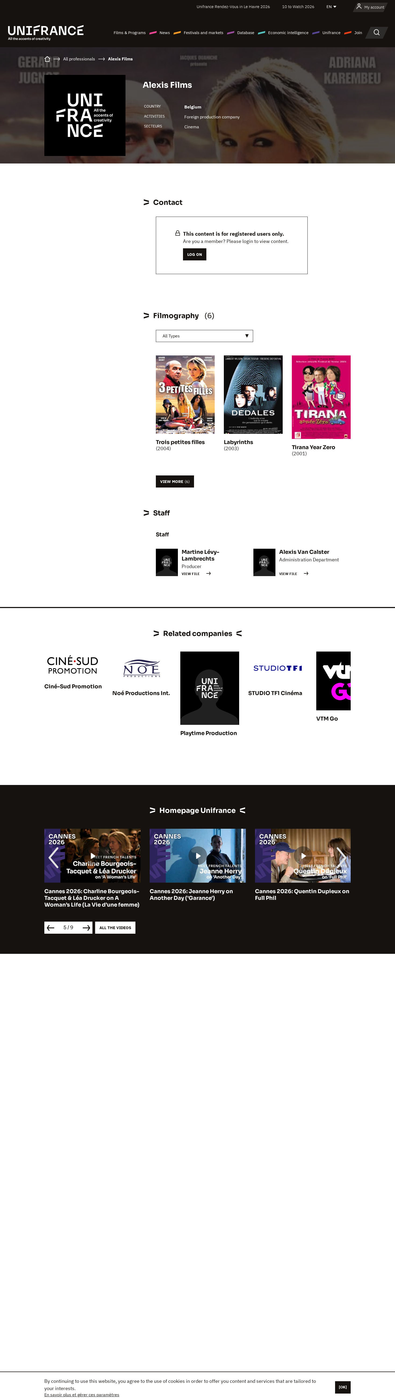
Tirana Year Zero (313, 447)
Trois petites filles (180, 442)
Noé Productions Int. (141, 693)
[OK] (343, 1387)
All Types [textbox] (171, 336)
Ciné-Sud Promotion (73, 686)
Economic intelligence (288, 32)
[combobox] (204, 336)
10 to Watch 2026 (298, 6)
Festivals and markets (203, 32)
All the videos (115, 927)
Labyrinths (238, 442)
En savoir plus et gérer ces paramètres (81, 1394)
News (165, 32)
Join (358, 32)
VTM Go (327, 718)
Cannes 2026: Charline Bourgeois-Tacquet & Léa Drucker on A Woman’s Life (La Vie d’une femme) (91, 898)
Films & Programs (130, 32)
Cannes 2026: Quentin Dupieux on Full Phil (302, 894)
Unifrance (331, 32)
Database (245, 32)
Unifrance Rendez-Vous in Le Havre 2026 (233, 6)
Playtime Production (208, 733)
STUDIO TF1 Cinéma (275, 693)
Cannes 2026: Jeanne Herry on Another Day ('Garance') (191, 894)
